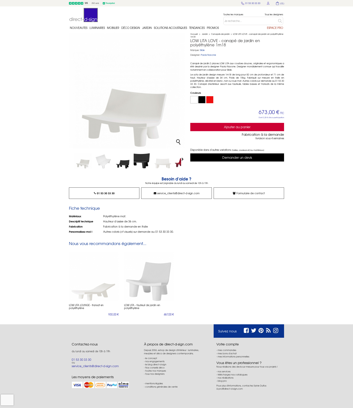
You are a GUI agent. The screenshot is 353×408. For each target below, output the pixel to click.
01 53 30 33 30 (106, 193)
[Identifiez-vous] (268, 3)
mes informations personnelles (233, 356)
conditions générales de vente (161, 386)
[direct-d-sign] (83, 15)
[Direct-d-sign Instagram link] (275, 330)
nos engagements (155, 361)
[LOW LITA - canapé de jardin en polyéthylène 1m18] (83, 159)
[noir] (201, 99)
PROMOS (213, 28)
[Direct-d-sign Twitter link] (253, 330)
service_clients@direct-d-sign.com (178, 193)
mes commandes (227, 350)
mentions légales (154, 383)
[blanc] (193, 99)
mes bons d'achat (227, 353)
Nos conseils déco (155, 367)
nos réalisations (225, 377)
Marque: (194, 50)
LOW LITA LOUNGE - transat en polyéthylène (86, 307)
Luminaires (97, 28)
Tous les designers (274, 14)
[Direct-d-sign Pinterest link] (260, 330)
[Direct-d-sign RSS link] (268, 330)
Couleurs (196, 93)
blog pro (222, 380)
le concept (151, 358)
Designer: (195, 54)
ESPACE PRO (275, 28)
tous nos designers (155, 373)
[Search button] (280, 21)
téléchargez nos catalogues (232, 374)
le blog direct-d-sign (155, 364)
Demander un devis (237, 157)
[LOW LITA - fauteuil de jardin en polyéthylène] (149, 276)
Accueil (194, 33)
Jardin (147, 28)
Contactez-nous (85, 344)
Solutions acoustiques (170, 28)
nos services (224, 371)
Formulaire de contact (250, 193)
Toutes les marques (233, 14)
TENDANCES (197, 28)
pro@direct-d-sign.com (230, 388)
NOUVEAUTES (78, 28)
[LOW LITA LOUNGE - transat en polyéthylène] (94, 276)
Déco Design (130, 28)
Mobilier (113, 28)
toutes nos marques (155, 370)
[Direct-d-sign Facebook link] (246, 330)
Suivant (183, 159)
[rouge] (209, 99)
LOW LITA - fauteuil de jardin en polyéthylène (142, 307)
